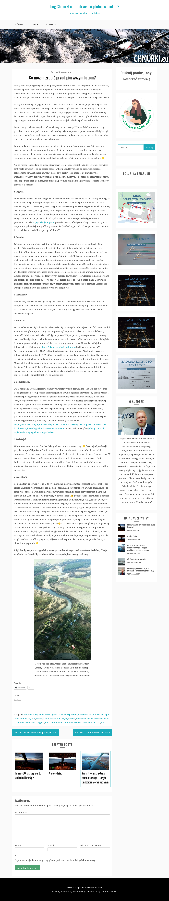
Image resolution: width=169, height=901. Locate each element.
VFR (103, 722)
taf (99, 722)
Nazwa (19, 845)
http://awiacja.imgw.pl (44, 222)
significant (56, 722)
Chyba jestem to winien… (138, 559)
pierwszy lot (23, 722)
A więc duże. (132, 536)
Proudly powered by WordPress (67, 891)
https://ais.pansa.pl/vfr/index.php (59, 347)
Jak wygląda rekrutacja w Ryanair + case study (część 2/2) (140, 569)
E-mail (52, 845)
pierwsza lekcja (101, 718)
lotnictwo (81, 718)
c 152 (24, 714)
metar (90, 718)
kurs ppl (105, 714)
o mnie (34, 24)
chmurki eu (45, 714)
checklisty (33, 714)
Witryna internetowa (90, 845)
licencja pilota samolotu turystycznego (55, 718)
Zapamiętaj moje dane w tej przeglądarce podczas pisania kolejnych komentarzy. (55, 860)
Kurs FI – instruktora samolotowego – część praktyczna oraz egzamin (138, 547)
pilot (33, 722)
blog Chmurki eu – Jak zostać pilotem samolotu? (84, 6)
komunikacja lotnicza (89, 714)
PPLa (47, 722)
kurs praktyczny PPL (24, 718)
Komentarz (21, 812)
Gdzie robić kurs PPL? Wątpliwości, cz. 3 (36, 732)
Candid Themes (108, 891)
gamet (55, 714)
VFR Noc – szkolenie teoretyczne (91, 732)
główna (18, 24)
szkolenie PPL (90, 722)
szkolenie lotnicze (72, 722)
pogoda (40, 722)
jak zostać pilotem (68, 714)
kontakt (51, 24)
